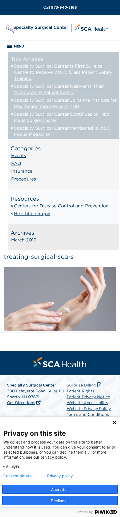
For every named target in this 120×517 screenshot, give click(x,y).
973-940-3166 (60, 7)
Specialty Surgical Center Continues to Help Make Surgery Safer (61, 117)
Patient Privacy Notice (88, 397)
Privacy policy (60, 476)
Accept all (60, 489)
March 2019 (23, 240)
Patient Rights (80, 391)
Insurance (21, 171)
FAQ (16, 163)
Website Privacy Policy (89, 408)
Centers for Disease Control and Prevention (61, 205)
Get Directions (21, 402)
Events (18, 155)
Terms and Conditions (88, 414)
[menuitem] (60, 362)
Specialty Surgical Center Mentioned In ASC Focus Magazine (62, 131)
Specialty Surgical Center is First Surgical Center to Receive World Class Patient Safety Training (63, 72)
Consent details (17, 476)
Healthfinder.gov (32, 213)
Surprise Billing (81, 385)
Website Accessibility (87, 402)
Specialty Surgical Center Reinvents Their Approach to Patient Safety (59, 89)
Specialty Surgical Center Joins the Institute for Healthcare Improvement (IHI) (65, 103)
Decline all (60, 500)
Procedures (23, 179)
